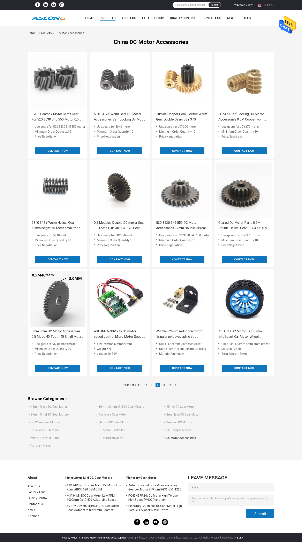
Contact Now (57, 150)
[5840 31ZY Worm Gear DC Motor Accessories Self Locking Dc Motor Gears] (120, 81)
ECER (240, 537)
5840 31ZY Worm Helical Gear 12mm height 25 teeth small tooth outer (57, 226)
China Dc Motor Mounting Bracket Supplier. (103, 537)
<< (145, 385)
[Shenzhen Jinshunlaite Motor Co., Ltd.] (50, 18)
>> (170, 385)
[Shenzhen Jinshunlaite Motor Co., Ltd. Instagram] (61, 5)
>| (176, 385)
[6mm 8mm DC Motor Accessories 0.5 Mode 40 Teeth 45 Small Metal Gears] (57, 299)
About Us (129, 18)
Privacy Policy (69, 537)
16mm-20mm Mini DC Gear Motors (121, 406)
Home (89, 18)
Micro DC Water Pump (45, 438)
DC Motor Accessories (181, 438)
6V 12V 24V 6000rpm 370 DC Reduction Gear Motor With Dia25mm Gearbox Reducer (93, 508)
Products (107, 18)
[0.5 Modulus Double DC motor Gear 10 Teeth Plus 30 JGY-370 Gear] (120, 190)
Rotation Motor (41, 445)
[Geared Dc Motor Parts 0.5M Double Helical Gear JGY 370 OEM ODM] (244, 190)
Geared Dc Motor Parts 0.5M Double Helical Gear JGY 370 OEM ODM (242, 226)
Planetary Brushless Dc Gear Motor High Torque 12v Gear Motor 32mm (155, 508)
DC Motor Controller (111, 430)
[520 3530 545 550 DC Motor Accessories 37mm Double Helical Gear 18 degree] (182, 190)
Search (215, 4)
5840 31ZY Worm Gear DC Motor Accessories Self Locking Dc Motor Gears (120, 117)
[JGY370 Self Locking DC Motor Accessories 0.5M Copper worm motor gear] (244, 81)
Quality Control (183, 18)
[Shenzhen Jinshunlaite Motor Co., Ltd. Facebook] (37, 5)
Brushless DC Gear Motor (182, 414)
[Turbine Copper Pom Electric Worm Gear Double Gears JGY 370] (182, 81)
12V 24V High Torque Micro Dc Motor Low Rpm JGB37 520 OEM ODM (94, 487)
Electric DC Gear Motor (113, 422)
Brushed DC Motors (179, 422)
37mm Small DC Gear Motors (50, 414)
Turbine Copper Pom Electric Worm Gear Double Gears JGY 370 (181, 116)
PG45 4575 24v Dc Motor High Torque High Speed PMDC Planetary (153, 497)
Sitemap (33, 516)
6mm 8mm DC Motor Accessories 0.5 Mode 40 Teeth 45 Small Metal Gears (57, 334)
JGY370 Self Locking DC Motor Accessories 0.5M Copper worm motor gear (241, 117)
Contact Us (212, 18)
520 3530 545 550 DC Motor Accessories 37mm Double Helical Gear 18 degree (181, 226)
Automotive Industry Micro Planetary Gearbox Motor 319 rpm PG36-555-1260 (154, 487)
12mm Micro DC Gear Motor (49, 406)
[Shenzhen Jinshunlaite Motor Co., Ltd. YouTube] (53, 5)
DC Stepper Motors (179, 430)
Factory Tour (153, 18)
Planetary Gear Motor (113, 414)
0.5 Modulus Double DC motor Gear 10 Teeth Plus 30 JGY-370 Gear (119, 225)
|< (139, 385)
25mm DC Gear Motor (180, 406)
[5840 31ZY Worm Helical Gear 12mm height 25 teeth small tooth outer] (57, 190)
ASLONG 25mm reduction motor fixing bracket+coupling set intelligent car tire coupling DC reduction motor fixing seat (179, 334)
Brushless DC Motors (45, 430)
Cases (246, 18)
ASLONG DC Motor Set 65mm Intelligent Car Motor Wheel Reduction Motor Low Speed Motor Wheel (244, 334)
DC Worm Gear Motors (45, 422)
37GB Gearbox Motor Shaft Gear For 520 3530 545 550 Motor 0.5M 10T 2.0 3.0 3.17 (57, 117)
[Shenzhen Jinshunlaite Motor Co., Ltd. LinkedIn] (45, 5)
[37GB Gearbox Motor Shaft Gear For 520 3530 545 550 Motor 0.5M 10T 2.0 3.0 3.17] (57, 81)
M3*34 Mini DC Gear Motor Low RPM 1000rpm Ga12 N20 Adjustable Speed (91, 497)
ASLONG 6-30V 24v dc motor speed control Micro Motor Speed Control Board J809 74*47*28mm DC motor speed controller (118, 334)
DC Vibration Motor (111, 438)
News (231, 18)
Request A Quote (243, 4)
